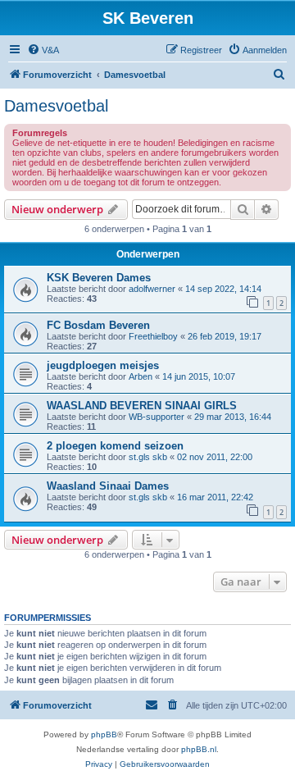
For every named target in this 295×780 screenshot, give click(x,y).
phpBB (104, 734)
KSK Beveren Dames (99, 277)
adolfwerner (152, 289)
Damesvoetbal (56, 106)
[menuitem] (43, 50)
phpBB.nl (198, 749)
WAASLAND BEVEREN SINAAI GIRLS (142, 405)
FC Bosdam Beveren (98, 325)
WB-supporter (156, 417)
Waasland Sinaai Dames (108, 486)
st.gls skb (148, 457)
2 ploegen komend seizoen (115, 446)
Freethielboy (153, 336)
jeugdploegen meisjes (103, 365)
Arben (140, 376)
